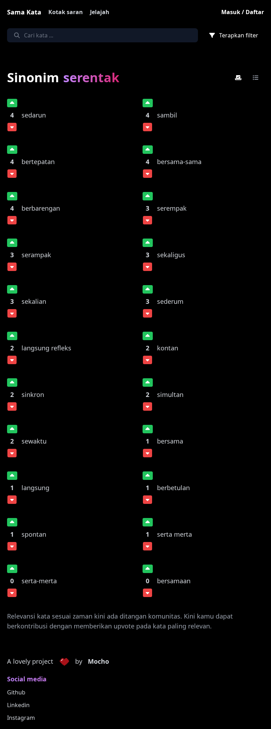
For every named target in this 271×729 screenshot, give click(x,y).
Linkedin (18, 705)
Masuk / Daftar (242, 12)
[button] (64, 662)
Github (16, 692)
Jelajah (99, 12)
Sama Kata (24, 12)
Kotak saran (65, 12)
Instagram (21, 718)
